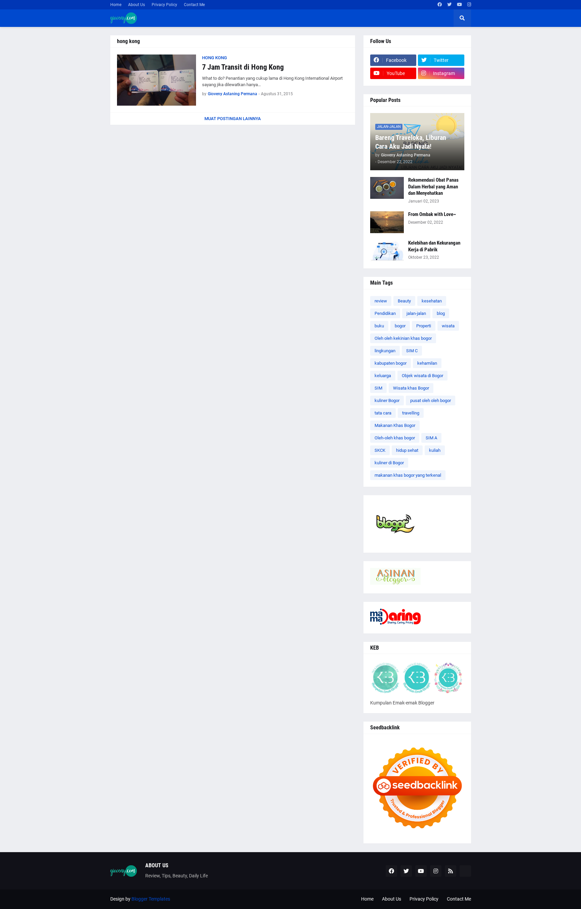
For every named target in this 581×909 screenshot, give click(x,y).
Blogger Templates (150, 899)
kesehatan (432, 300)
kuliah (434, 450)
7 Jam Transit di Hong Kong (243, 67)
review (381, 300)
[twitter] (449, 4)
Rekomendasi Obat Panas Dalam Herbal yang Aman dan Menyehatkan (433, 186)
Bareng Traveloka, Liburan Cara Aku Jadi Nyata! (410, 142)
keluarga (383, 375)
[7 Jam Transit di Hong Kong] (156, 80)
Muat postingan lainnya (232, 118)
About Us (136, 4)
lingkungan (385, 350)
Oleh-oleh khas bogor (395, 437)
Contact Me (194, 4)
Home (115, 4)
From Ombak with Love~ (432, 214)
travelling (410, 412)
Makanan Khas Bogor (395, 425)
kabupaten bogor (390, 363)
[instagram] (469, 4)
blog (441, 313)
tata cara (383, 412)
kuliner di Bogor (389, 462)
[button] (462, 18)
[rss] (450, 871)
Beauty (404, 300)
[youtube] (459, 4)
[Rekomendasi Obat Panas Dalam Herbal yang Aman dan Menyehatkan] (387, 188)
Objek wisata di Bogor (422, 375)
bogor (400, 325)
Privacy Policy (164, 4)
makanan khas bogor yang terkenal (408, 475)
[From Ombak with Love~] (387, 222)
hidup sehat (407, 450)
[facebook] (439, 4)
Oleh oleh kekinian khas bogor (403, 338)
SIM (378, 388)
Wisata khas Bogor (411, 388)
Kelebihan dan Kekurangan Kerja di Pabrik (434, 246)
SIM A (431, 437)
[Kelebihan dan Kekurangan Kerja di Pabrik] (387, 251)
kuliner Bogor (387, 400)
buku (379, 325)
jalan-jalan (416, 313)
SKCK (380, 450)
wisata (448, 325)
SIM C (412, 350)
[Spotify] (465, 871)
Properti (423, 325)
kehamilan (427, 363)
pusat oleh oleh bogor (430, 400)
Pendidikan (385, 313)
